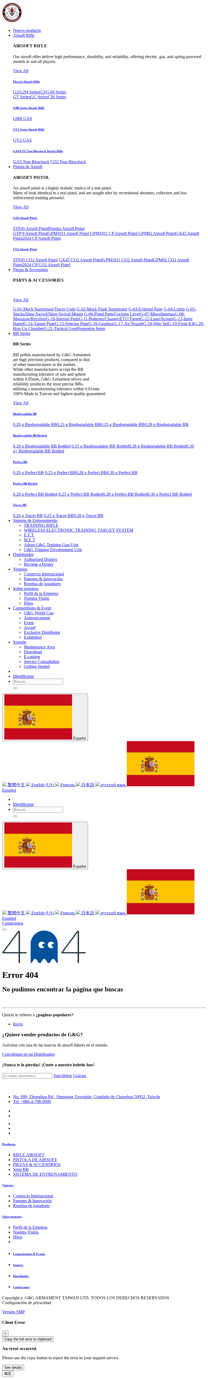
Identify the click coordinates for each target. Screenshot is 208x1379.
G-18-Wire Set (155, 323)
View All (20, 70)
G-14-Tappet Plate (39, 323)
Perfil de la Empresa (30, 1227)
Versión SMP (13, 1312)
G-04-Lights (174, 309)
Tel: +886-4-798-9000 (32, 1101)
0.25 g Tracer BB (59, 515)
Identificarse (23, 676)
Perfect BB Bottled (25, 483)
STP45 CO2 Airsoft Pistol (35, 260)
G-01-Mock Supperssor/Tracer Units (44, 309)
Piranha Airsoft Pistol (66, 228)
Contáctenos (12, 923)
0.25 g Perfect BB (60, 472)
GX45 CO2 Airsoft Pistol (80, 260)
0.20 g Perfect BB (28, 472)
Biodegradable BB (25, 413)
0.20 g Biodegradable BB (35, 424)
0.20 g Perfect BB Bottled (35, 494)
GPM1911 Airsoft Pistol (69, 233)
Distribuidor (21, 1276)
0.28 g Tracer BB (88, 515)
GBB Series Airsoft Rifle (28, 107)
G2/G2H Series (26, 92)
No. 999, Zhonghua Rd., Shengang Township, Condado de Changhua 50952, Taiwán (86, 1096)
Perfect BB (20, 462)
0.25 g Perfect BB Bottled (80, 494)
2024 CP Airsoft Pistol (41, 238)
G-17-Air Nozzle (128, 323)
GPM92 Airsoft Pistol (157, 233)
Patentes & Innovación (32, 1200)
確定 (7, 1373)
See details (13, 1367)
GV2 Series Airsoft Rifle (28, 129)
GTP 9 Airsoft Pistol (30, 233)
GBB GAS (22, 118)
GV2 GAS (22, 140)
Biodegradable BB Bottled (30, 435)
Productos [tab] (8, 1144)
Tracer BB (19, 505)
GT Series (21, 97)
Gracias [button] (79, 1075)
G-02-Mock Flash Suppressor (102, 309)
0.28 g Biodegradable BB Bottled (157, 446)
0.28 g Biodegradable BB (166, 424)
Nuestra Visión (25, 1232)
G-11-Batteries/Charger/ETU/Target (109, 319)
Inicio (18, 1024)
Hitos (17, 1237)
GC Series (39, 97)
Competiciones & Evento (29, 1253)
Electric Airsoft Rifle (26, 81)
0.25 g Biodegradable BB (123, 424)
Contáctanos (21, 1287)
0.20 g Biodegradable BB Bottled (41, 446)
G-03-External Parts (145, 309)
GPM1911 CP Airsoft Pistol (114, 233)
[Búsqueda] (15, 688)
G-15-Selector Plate (72, 323)
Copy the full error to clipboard (27, 1339)
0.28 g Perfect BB (91, 472)
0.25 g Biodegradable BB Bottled (100, 446)
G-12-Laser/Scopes (156, 319)
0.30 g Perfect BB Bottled (169, 494)
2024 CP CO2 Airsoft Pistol (46, 264)
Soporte (18, 1265)
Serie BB (21, 1169)
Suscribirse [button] (62, 1075)
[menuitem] (27, 30)
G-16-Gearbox (101, 323)
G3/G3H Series (53, 92)
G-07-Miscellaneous (157, 314)
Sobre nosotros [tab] (12, 1216)
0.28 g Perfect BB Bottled (125, 494)
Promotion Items (91, 328)
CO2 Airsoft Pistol (25, 249)
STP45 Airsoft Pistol (30, 228)
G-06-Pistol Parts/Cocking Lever (112, 314)
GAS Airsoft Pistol (25, 217)
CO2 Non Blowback (68, 161)
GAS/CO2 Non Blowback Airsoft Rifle (38, 151)
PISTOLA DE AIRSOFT (35, 1159)
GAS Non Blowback (31, 161)
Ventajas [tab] (8, 1185)
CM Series (57, 97)
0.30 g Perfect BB (122, 472)
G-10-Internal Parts (62, 319)
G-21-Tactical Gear (60, 328)
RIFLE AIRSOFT (28, 1155)
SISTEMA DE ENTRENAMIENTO (45, 1174)
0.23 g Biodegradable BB (79, 424)
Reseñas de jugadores (31, 1205)
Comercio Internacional (33, 1196)
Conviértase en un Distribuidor (28, 1054)
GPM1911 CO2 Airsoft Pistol (127, 260)
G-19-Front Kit (181, 323)
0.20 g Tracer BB (28, 515)
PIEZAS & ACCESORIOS (37, 1164)
